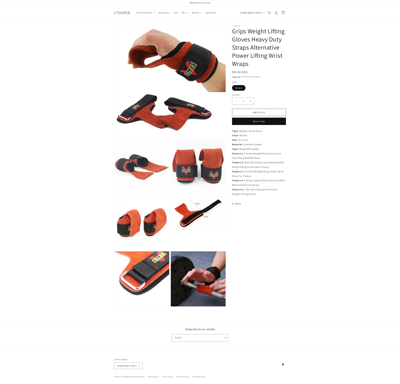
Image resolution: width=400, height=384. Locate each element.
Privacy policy (167, 377)
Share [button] (238, 203)
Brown (238, 87)
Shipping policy (199, 377)
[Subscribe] (224, 337)
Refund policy (153, 377)
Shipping (236, 76)
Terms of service (183, 377)
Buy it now (259, 121)
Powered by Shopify (136, 377)
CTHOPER (124, 377)
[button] (145, 12)
